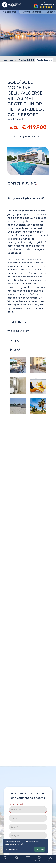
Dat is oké (39, 849)
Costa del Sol (26, 60)
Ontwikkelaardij (32, 11)
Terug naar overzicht (29, 136)
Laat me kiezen (11, 849)
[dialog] (25, 846)
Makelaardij (10, 11)
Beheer (50, 11)
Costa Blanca (44, 60)
